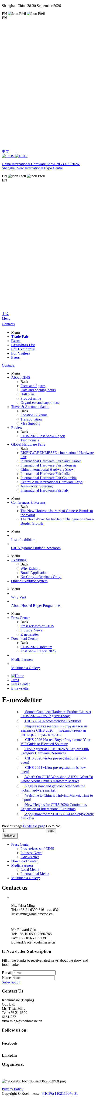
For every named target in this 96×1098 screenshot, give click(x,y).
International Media (35, 874)
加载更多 (10, 836)
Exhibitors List (23, 345)
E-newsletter (20, 688)
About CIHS (20, 377)
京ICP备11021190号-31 (59, 1093)
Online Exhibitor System (29, 581)
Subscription (11, 982)
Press (15, 357)
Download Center (24, 639)
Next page (37, 826)
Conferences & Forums (28, 502)
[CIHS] (48, 156)
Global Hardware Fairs (28, 444)
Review (17, 428)
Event (16, 341)
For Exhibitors (22, 349)
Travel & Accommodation (30, 407)
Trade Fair (19, 337)
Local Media (30, 869)
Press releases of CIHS (37, 849)
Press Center (20, 618)
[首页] (17, 676)
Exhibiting (19, 560)
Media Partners (22, 865)
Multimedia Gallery (25, 878)
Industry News (31, 853)
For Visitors (20, 353)
